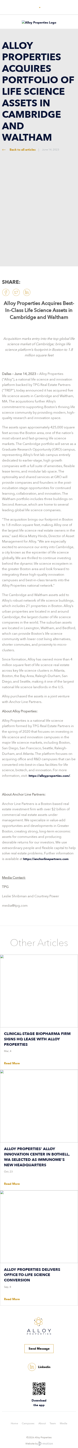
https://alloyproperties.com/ (49, 776)
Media (63, 1423)
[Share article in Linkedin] (27, 292)
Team (53, 1423)
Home (14, 1423)
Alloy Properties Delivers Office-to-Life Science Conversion (32, 1275)
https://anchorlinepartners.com (46, 859)
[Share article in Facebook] (6, 292)
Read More (12, 1063)
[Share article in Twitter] (16, 292)
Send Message (39, 1349)
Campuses (28, 1423)
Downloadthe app (39, 1403)
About (42, 1423)
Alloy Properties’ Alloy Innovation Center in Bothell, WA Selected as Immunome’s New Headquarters (37, 1157)
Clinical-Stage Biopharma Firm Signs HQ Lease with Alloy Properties (37, 1039)
